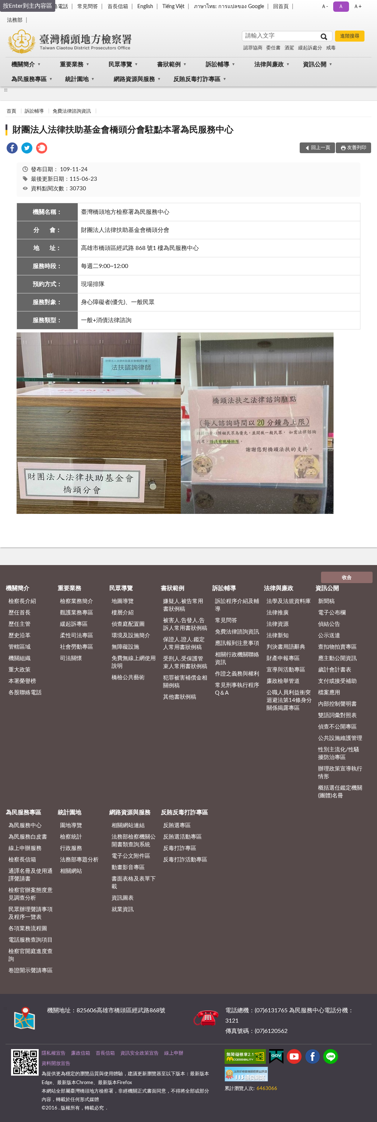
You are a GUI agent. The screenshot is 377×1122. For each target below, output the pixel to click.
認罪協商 (253, 48)
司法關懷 (71, 658)
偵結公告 (329, 624)
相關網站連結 (128, 825)
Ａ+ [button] (357, 6)
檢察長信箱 (22, 859)
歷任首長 (19, 612)
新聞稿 (326, 601)
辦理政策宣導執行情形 (340, 772)
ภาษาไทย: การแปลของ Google (229, 6)
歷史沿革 (19, 635)
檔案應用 (329, 692)
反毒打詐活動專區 (185, 859)
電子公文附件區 (131, 856)
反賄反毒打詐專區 (197, 79)
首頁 (11, 111)
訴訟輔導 (217, 64)
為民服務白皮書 (27, 837)
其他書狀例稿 (179, 697)
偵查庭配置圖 (128, 624)
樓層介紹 (123, 612)
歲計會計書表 (334, 670)
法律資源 (278, 624)
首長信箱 (118, 6)
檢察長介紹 (22, 601)
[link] (12, 149)
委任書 (273, 48)
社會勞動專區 (76, 647)
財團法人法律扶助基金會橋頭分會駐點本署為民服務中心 (123, 130)
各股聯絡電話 (25, 692)
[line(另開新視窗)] (330, 1058)
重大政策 (19, 670)
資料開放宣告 (56, 1063)
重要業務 (72, 64)
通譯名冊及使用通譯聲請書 (30, 875)
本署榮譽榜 (22, 681)
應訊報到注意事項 (237, 643)
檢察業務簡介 (76, 601)
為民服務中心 (25, 825)
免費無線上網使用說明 (134, 662)
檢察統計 (71, 837)
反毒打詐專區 (179, 848)
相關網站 (71, 871)
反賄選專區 (177, 825)
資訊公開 (315, 64)
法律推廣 (278, 612)
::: (5, 90)
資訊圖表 (123, 898)
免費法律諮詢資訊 (72, 111)
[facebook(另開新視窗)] (312, 1058)
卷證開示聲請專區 (30, 970)
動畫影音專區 (128, 867)
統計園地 (77, 79)
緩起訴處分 (310, 48)
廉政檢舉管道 (283, 681)
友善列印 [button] (356, 147)
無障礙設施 (125, 647)
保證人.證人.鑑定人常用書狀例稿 (184, 643)
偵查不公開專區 (337, 727)
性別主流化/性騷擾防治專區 (338, 753)
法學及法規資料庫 (289, 601)
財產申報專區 (283, 658)
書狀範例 (169, 64)
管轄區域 (19, 647)
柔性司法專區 (76, 635)
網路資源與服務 (134, 79)
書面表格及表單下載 (134, 882)
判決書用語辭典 (286, 647)
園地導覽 (71, 825)
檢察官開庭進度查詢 (30, 955)
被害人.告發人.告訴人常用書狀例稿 (185, 624)
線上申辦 (173, 1053)
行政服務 (71, 848)
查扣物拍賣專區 (337, 647)
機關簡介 (23, 64)
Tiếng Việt (173, 6)
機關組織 (19, 658)
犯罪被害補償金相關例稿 (185, 681)
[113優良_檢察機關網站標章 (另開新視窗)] (246, 1075)
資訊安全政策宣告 (139, 1053)
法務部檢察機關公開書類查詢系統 (134, 840)
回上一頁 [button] (320, 147)
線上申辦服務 (25, 848)
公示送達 (329, 635)
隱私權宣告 (54, 1053)
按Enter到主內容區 (27, 6)
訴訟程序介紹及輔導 (237, 605)
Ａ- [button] (324, 6)
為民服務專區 (29, 79)
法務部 (14, 20)
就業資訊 (123, 909)
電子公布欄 (332, 612)
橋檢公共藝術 (128, 677)
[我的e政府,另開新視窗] (276, 1058)
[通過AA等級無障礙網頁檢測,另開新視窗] (245, 1058)
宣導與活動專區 (286, 670)
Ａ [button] (340, 6)
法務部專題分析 (79, 859)
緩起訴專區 (74, 624)
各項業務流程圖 (27, 928)
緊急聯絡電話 (52, 6)
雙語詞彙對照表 (337, 715)
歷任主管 (19, 624)
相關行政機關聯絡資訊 (237, 658)
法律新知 (278, 635)
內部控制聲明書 (337, 704)
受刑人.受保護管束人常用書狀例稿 (185, 662)
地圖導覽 (123, 601)
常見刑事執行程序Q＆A (237, 689)
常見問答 (87, 6)
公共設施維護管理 (340, 738)
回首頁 (281, 6)
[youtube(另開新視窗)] (294, 1058)
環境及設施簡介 (131, 635)
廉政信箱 (80, 1053)
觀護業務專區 (76, 612)
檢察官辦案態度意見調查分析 (30, 894)
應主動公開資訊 (337, 658)
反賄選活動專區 (182, 837)
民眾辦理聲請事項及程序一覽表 (30, 913)
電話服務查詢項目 (30, 940)
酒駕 (289, 48)
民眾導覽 (120, 64)
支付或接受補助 (337, 681)
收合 (347, 577)
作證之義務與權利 (237, 674)
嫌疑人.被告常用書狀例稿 (183, 605)
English (145, 6)
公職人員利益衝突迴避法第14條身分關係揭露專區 (289, 700)
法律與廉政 (269, 64)
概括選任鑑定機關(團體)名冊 (340, 791)
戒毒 (331, 48)
